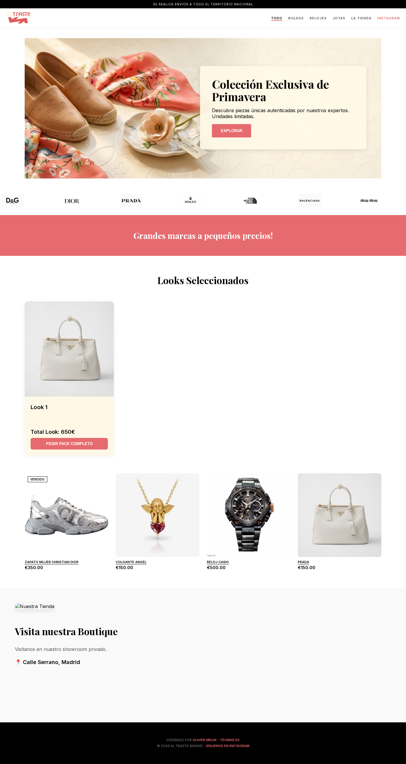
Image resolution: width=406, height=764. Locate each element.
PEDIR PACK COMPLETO (69, 444)
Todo (276, 18)
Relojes (318, 18)
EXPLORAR (231, 131)
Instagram (388, 18)
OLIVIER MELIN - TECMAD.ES (216, 740)
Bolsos (296, 18)
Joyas (339, 18)
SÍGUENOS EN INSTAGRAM (227, 746)
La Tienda (361, 18)
